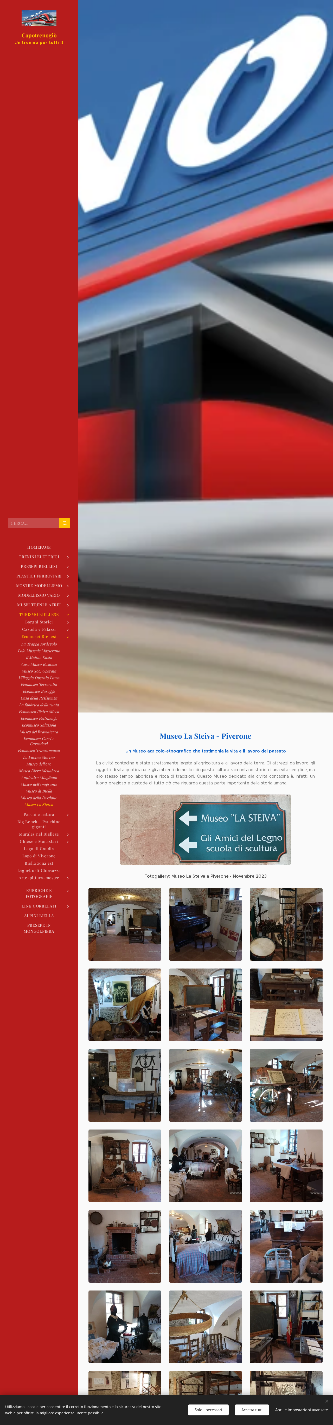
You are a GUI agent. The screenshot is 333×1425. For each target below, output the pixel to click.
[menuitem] (39, 547)
